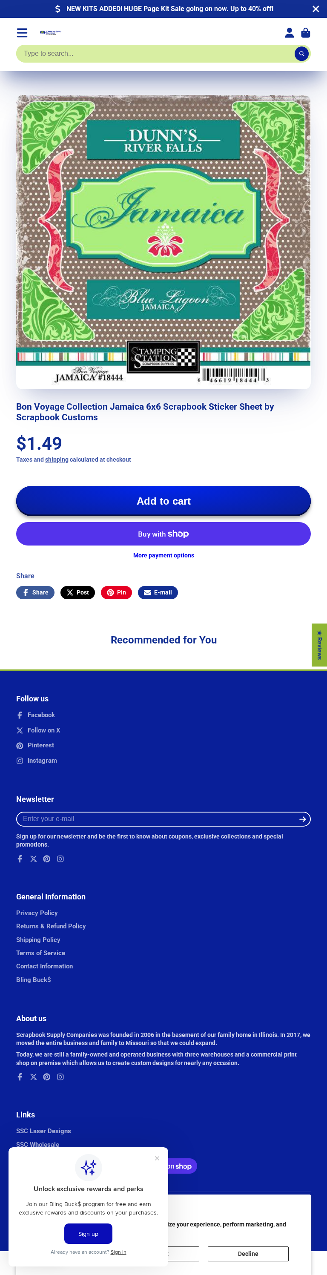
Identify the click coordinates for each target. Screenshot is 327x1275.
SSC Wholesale (37, 1145)
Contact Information (44, 966)
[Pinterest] (47, 859)
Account (289, 33)
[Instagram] (60, 859)
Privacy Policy (37, 913)
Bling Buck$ (33, 980)
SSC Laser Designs (43, 1131)
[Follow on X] (33, 859)
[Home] (50, 33)
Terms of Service (40, 953)
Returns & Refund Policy (51, 926)
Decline (248, 1253)
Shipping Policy (38, 940)
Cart (306, 33)
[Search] (302, 53)
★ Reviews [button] (319, 645)
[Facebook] (20, 859)
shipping (57, 459)
